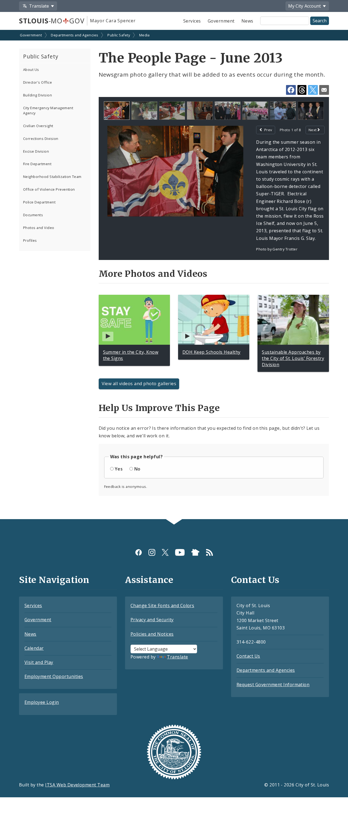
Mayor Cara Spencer (112, 21)
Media (144, 35)
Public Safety (118, 35)
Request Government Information (273, 685)
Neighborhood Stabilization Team (52, 176)
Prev (268, 129)
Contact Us (248, 656)
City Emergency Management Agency (48, 110)
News (247, 21)
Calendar (34, 648)
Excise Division (36, 151)
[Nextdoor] (195, 552)
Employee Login (41, 702)
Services (192, 21)
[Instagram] (151, 552)
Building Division (37, 95)
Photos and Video (38, 227)
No (137, 469)
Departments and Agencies (74, 35)
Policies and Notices (152, 634)
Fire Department (37, 163)
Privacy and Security (152, 620)
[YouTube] (180, 552)
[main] (174, 275)
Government (221, 21)
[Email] (324, 90)
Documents (33, 214)
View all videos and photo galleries (139, 384)
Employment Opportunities (53, 676)
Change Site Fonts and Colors (162, 605)
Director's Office (37, 82)
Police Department (39, 202)
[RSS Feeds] (209, 552)
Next (313, 129)
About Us (31, 69)
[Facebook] (138, 552)
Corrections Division (40, 138)
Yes (119, 469)
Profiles (30, 240)
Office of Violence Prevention (49, 189)
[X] (165, 552)
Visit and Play (38, 662)
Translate (177, 657)
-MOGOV (51, 20)
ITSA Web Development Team (77, 785)
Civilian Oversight (38, 125)
